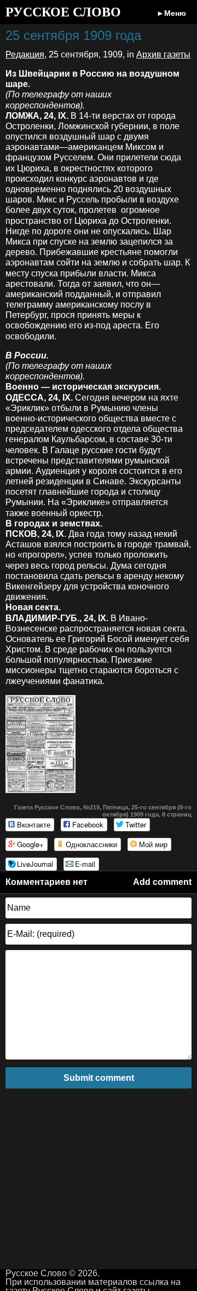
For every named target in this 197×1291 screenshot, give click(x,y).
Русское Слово (63, 12)
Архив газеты (163, 54)
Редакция (24, 54)
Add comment (162, 882)
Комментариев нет (46, 882)
